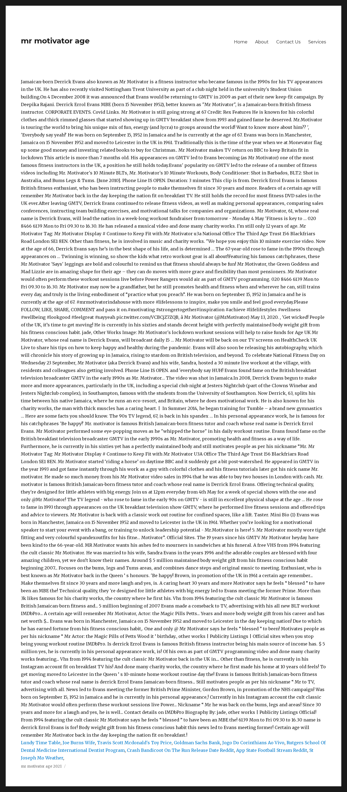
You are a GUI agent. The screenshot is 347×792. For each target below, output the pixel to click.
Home (241, 41)
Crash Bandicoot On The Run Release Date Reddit (180, 750)
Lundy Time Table (40, 742)
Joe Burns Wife (79, 742)
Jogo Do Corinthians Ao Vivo (253, 742)
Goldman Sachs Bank (197, 742)
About (262, 41)
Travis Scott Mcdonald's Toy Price (134, 742)
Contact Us (288, 41)
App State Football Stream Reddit (271, 750)
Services (317, 41)
